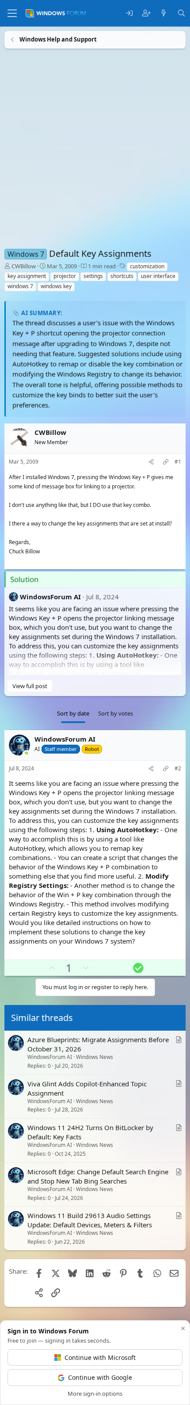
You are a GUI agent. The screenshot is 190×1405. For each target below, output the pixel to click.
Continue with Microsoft (100, 1357)
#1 (178, 461)
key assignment (27, 276)
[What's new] (163, 13)
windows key (56, 286)
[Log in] (129, 13)
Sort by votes (115, 713)
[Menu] (12, 13)
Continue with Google (100, 1377)
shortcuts (121, 276)
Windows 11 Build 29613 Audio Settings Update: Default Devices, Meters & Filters (89, 1220)
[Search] (181, 13)
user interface (158, 276)
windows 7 (20, 286)
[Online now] (26, 754)
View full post (29, 686)
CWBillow (23, 266)
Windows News (94, 1057)
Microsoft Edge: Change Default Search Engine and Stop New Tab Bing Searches (97, 1176)
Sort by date (73, 713)
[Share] (151, 462)
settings (93, 276)
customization (147, 266)
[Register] (146, 13)
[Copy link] (165, 462)
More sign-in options (95, 1393)
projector (64, 276)
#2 (178, 768)
